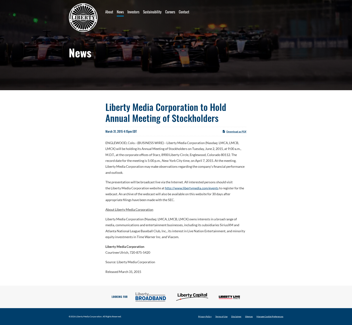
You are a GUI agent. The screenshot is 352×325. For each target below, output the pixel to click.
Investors (133, 11)
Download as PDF (236, 131)
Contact (184, 11)
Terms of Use (221, 316)
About (109, 11)
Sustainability (152, 11)
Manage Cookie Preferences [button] (269, 316)
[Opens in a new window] (150, 297)
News (120, 11)
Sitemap (249, 316)
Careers (170, 11)
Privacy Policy (205, 316)
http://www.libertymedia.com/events (192, 188)
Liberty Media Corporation (89, 316)
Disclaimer (236, 316)
